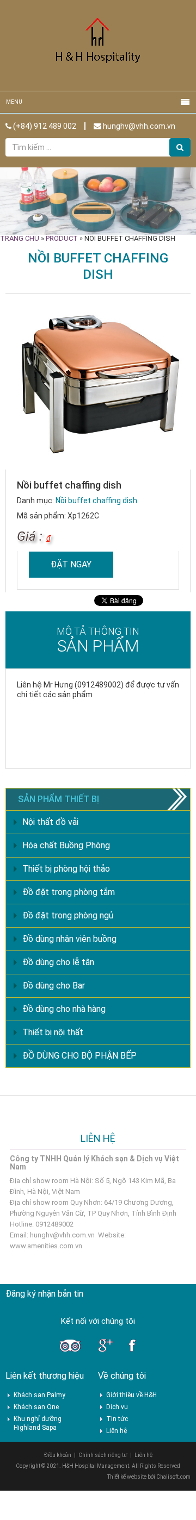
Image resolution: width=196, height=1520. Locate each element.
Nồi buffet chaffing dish (96, 500)
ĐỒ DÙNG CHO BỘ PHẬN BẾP (79, 1055)
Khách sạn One (36, 1407)
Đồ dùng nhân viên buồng (69, 939)
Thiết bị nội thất (52, 1032)
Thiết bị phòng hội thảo (66, 869)
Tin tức (117, 1419)
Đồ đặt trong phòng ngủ (67, 915)
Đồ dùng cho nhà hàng (64, 1009)
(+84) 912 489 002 (43, 126)
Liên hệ (116, 1431)
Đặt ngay (71, 564)
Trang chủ (19, 238)
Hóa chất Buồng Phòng (66, 845)
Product (62, 238)
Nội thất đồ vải (50, 822)
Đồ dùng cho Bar (53, 985)
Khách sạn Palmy (39, 1395)
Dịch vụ (117, 1407)
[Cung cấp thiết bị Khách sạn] (98, 45)
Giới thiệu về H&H (131, 1395)
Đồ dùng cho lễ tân (58, 962)
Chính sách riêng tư (102, 1455)
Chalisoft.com (173, 1477)
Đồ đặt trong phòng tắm (68, 892)
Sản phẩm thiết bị (58, 799)
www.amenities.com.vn (46, 1246)
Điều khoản (57, 1455)
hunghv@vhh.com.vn (138, 126)
